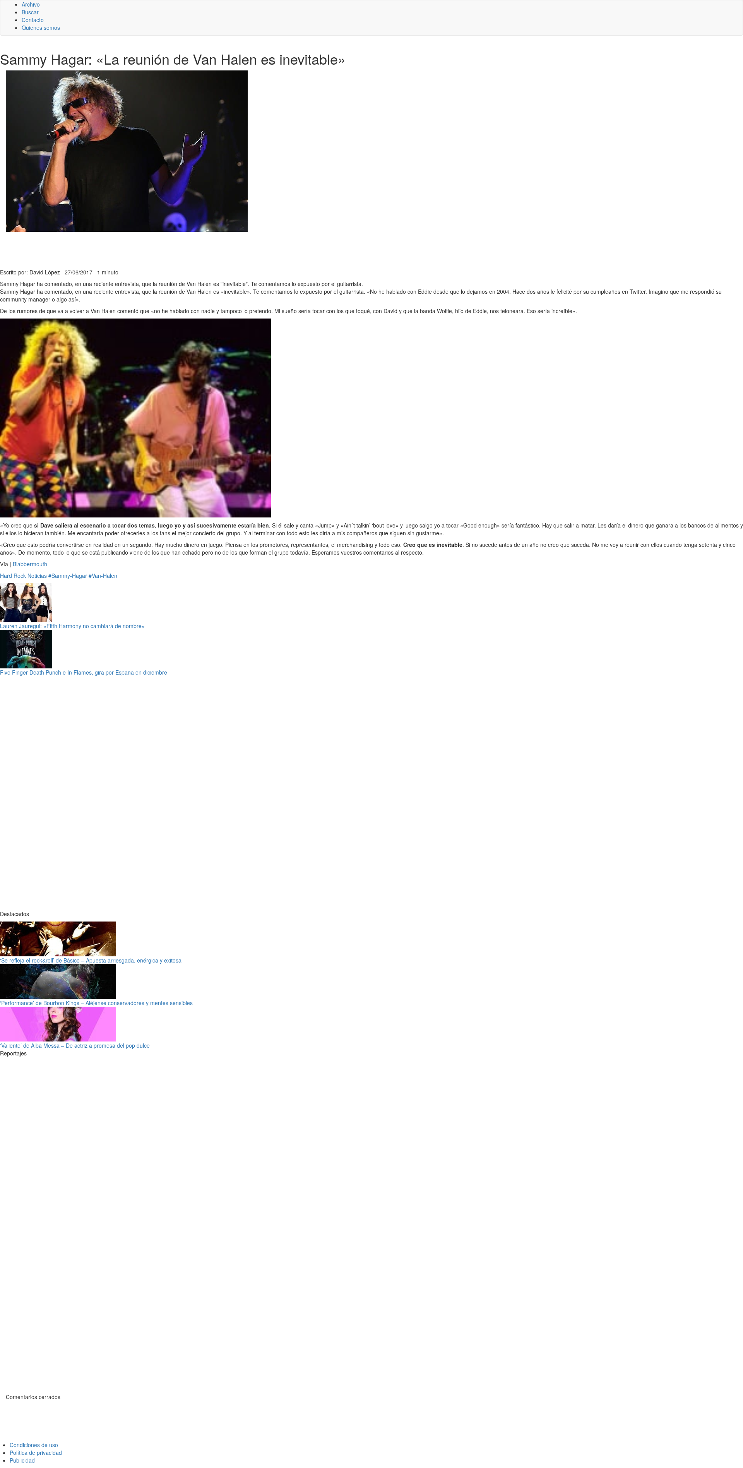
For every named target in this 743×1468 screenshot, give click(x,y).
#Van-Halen (103, 575)
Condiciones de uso (34, 1445)
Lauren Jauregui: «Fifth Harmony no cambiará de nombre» (72, 626)
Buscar (30, 12)
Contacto (33, 20)
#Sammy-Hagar (67, 575)
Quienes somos (41, 27)
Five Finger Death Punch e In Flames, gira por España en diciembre (83, 672)
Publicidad (22, 1460)
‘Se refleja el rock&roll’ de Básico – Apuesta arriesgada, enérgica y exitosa (90, 960)
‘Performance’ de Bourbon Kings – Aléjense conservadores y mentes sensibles (96, 1003)
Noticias (37, 575)
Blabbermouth (29, 564)
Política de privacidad (36, 1452)
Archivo (31, 4)
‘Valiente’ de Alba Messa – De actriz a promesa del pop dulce (75, 1045)
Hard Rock (13, 575)
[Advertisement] (189, 249)
